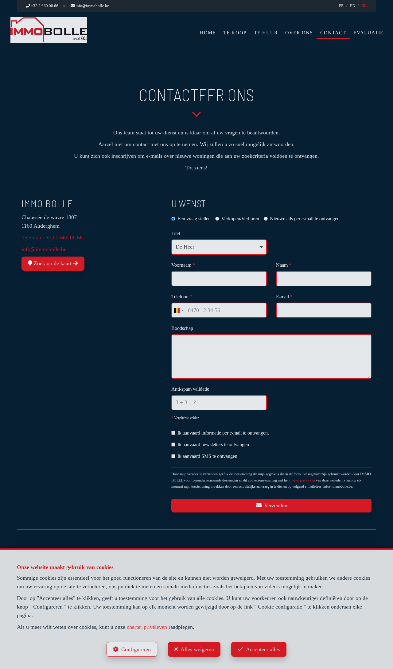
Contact (333, 32)
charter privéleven (302, 480)
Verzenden (275, 505)
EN (352, 5)
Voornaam (183, 265)
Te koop (235, 32)
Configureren (136, 649)
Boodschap (182, 328)
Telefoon (181, 296)
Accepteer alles (263, 649)
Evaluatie (368, 32)
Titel (175, 233)
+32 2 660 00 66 (64, 237)
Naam (283, 265)
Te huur (266, 32)
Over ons (299, 32)
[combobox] (178, 310)
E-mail (284, 296)
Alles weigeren (197, 649)
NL (364, 5)
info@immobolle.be (43, 249)
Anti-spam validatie (190, 389)
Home (208, 32)
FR (341, 5)
